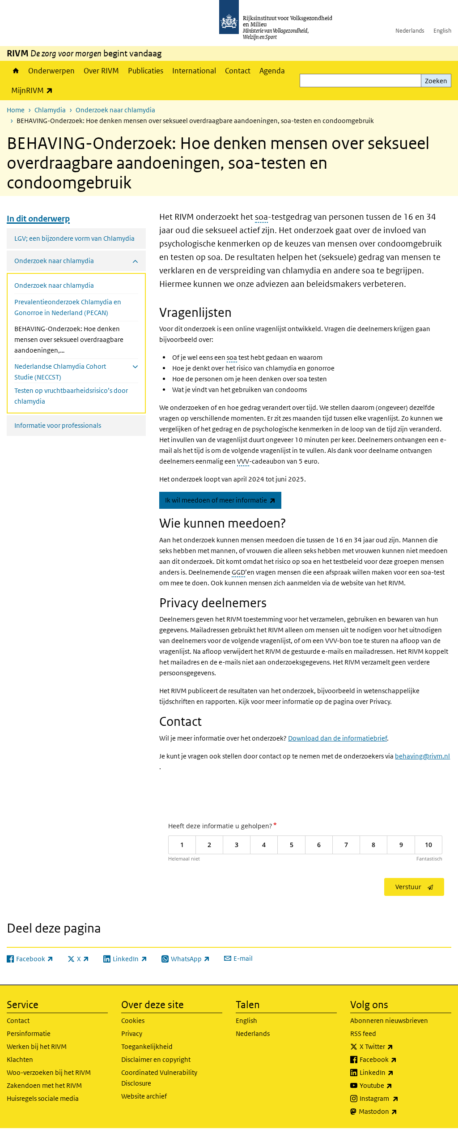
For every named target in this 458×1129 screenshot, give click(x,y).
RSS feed (363, 1033)
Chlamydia (50, 110)
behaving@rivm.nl (422, 756)
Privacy (131, 1033)
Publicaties (145, 71)
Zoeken (436, 81)
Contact (237, 71)
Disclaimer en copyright (156, 1059)
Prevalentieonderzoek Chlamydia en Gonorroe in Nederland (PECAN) (67, 307)
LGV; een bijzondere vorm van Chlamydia (74, 238)
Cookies (132, 1020)
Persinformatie (29, 1033)
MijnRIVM (34, 90)
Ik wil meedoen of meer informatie (223, 499)
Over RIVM (101, 71)
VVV (243, 461)
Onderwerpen (51, 71)
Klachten (20, 1059)
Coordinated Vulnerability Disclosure (159, 1077)
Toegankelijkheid (147, 1046)
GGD (238, 572)
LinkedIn (396, 1072)
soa (261, 217)
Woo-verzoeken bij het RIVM (49, 1072)
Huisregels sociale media (43, 1098)
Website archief (144, 1096)
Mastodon (398, 1111)
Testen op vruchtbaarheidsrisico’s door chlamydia (71, 395)
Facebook (398, 1059)
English (442, 30)
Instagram (399, 1098)
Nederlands (409, 30)
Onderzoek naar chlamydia (115, 110)
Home (15, 71)
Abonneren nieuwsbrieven (389, 1020)
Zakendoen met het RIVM (44, 1085)
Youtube (396, 1085)
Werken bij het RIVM (37, 1046)
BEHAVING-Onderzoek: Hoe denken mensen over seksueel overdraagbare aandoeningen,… (68, 339)
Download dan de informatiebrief (337, 738)
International (194, 71)
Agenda (272, 71)
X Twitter (396, 1046)
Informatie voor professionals (57, 425)
